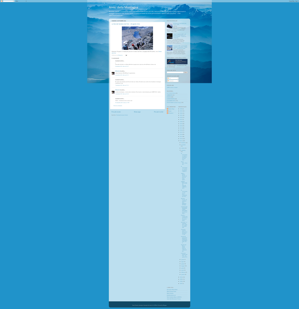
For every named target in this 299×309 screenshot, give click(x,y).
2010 (181, 277)
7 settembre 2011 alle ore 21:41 (122, 94)
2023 (181, 115)
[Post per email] (126, 55)
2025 (181, 111)
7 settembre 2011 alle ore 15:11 (122, 85)
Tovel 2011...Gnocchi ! (184, 163)
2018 (181, 125)
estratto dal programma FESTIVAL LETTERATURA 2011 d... (184, 239)
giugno (183, 263)
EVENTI (169, 97)
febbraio (183, 272)
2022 (181, 117)
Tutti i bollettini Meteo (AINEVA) (174, 297)
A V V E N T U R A (171, 93)
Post (170, 78)
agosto (182, 259)
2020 (181, 121)
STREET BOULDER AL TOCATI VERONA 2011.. (184, 185)
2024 (181, 113)
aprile (182, 268)
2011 (181, 140)
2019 (181, 123)
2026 (181, 109)
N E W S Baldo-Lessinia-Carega (174, 102)
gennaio (183, 274)
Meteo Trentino (170, 293)
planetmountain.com (171, 295)
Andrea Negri (171, 109)
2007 (181, 283)
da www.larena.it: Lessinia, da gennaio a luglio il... (184, 169)
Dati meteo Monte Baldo (172, 289)
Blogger (165, 305)
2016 (181, 130)
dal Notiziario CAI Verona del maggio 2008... (179, 24)
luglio (182, 261)
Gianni (169, 111)
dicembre (183, 142)
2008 (181, 281)
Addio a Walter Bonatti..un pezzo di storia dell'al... (184, 176)
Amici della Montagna (123, 7)
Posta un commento (118, 105)
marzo (182, 270)
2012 (181, 138)
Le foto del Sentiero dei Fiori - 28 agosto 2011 (126, 24)
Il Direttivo (117, 71)
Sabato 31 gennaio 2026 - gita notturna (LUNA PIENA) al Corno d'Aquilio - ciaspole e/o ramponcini (179, 35)
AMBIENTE (169, 95)
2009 (181, 279)
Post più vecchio (158, 112)
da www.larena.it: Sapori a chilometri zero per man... (184, 156)
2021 (181, 119)
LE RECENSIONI (171, 98)
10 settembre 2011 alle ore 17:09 (122, 102)
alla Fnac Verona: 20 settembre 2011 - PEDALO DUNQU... (184, 201)
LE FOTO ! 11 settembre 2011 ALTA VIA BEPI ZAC (184, 225)
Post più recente (116, 112)
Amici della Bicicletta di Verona (174, 299)
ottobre (183, 148)
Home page (137, 112)
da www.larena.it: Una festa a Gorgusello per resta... (184, 193)
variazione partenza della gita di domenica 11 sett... (184, 232)
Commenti (171, 81)
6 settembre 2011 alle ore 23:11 (122, 75)
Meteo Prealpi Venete (171, 291)
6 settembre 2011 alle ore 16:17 (122, 66)
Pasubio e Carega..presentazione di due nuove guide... (184, 217)
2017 (181, 128)
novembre (183, 144)
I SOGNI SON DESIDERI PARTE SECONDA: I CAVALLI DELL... (184, 210)
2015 (181, 132)
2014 (181, 134)
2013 (181, 136)
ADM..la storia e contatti (172, 87)
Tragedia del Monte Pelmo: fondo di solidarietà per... (184, 248)
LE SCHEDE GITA (171, 100)
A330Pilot (155, 305)
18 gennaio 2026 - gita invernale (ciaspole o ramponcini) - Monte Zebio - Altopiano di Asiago (180, 47)
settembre (183, 150)
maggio (183, 266)
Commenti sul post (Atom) (122, 115)
